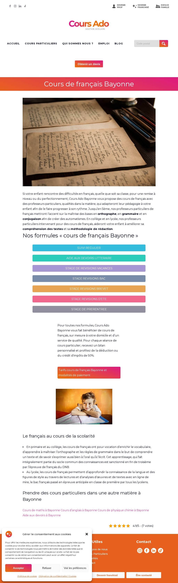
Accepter (18, 568)
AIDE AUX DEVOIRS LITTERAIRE (89, 258)
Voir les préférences (75, 568)
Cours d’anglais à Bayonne (79, 510)
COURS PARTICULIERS (41, 43)
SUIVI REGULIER (89, 248)
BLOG (119, 43)
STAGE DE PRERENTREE (89, 309)
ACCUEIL (13, 43)
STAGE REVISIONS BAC (89, 278)
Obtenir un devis (89, 64)
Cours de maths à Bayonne (41, 510)
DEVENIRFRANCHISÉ (143, 6)
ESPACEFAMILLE (165, 6)
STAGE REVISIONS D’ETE (89, 299)
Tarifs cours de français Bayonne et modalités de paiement (82, 372)
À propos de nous (96, 549)
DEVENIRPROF (121, 6)
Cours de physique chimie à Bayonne (123, 510)
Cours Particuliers (96, 553)
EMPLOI (104, 43)
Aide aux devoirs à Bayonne (42, 515)
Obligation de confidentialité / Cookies (57, 576)
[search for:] (148, 43)
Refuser (46, 568)
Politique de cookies (27, 576)
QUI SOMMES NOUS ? (77, 43)
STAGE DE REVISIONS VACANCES (89, 268)
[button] (86, 534)
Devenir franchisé (107, 575)
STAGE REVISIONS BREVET (89, 288)
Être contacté (144, 575)
